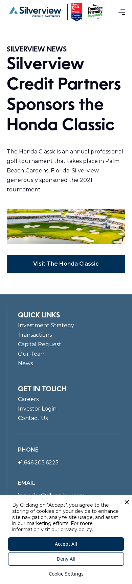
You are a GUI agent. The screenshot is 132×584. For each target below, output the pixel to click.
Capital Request (39, 344)
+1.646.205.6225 (38, 462)
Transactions (35, 335)
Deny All (66, 559)
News (25, 363)
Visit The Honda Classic (66, 263)
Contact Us (33, 418)
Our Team (32, 354)
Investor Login (37, 408)
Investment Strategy (46, 325)
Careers (28, 399)
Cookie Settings (66, 573)
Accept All (66, 544)
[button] (121, 12)
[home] (35, 11)
